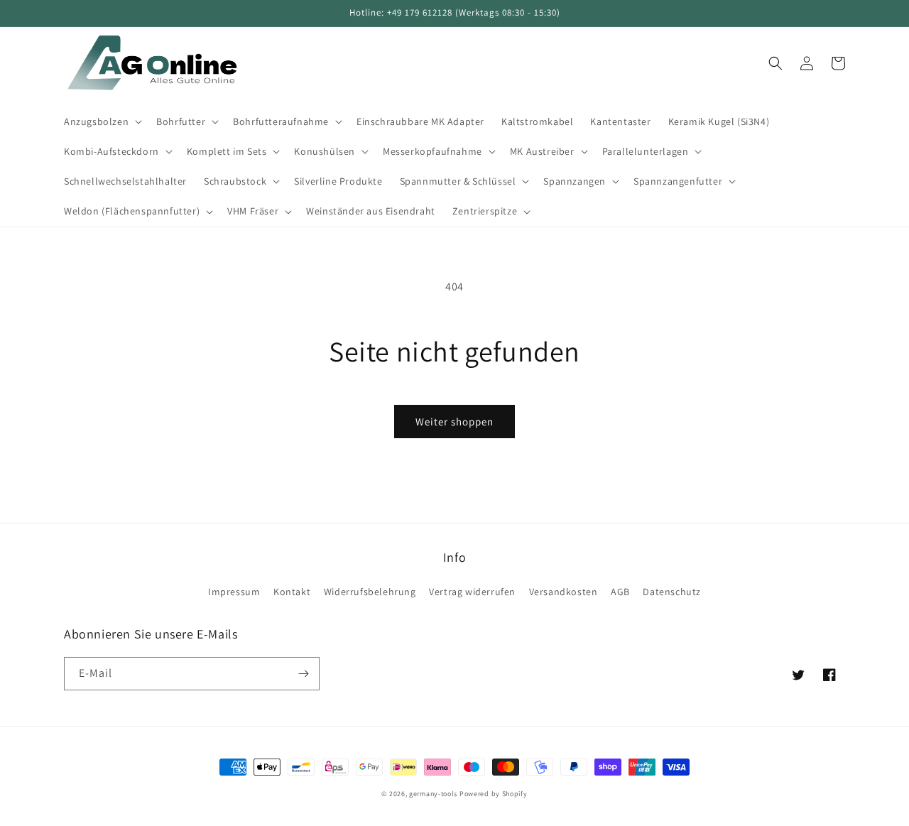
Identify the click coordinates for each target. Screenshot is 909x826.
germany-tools (433, 793)
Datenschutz (672, 591)
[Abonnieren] (303, 673)
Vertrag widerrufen (472, 591)
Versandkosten (563, 591)
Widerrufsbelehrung (370, 591)
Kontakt (291, 591)
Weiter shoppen (454, 421)
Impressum (234, 591)
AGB (620, 591)
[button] (101, 121)
